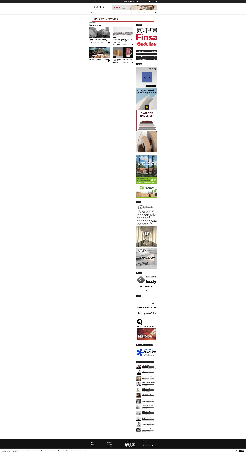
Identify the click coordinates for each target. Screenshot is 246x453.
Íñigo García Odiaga (146, 394)
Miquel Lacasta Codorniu (148, 371)
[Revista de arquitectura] (99, 7)
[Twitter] (149, 1)
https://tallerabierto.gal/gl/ (146, 391)
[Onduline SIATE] (146, 120)
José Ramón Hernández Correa (149, 376)
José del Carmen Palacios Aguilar (148, 418)
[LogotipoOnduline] (146, 44)
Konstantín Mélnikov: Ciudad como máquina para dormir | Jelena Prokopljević (123, 41)
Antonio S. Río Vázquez (93, 60)
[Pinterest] (154, 1)
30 (132, 62)
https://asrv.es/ (144, 408)
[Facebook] (147, 1)
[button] (155, 12)
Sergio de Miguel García (147, 428)
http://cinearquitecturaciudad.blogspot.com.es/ (149, 368)
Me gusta (154, 51)
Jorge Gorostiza (145, 365)
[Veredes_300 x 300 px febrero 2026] (146, 166)
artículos (90, 37)
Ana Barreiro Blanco (146, 388)
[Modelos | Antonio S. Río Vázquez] (99, 52)
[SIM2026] (146, 215)
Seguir (155, 53)
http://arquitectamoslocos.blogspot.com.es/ (148, 379)
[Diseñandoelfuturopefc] (146, 187)
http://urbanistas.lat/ (145, 425)
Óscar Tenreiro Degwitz (147, 400)
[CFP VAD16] (146, 236)
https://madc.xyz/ (144, 385)
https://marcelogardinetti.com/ (146, 414)
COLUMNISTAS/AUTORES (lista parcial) (145, 361)
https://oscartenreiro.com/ (146, 402)
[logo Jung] (146, 30)
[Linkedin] (153, 1)
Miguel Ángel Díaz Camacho (148, 382)
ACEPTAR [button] (242, 450)
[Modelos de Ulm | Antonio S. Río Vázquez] (123, 52)
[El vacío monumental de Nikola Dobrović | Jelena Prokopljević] (99, 32)
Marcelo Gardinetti (146, 411)
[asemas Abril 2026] (146, 99)
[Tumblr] (156, 1)
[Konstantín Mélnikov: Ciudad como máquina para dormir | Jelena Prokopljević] (123, 32)
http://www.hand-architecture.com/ (147, 431)
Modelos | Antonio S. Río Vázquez (99, 59)
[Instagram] (151, 1)
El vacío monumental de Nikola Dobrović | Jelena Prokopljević (98, 40)
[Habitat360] (146, 141)
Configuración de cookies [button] (232, 450)
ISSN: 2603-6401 (128, 441)
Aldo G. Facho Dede (146, 423)
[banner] (146, 258)
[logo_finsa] (146, 37)
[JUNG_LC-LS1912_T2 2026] (146, 77)
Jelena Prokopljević (92, 42)
